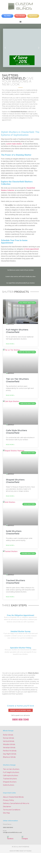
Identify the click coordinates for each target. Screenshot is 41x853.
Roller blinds (8, 735)
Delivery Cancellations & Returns (16, 803)
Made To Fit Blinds (25, 851)
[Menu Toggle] (20, 22)
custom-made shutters (14, 144)
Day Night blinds (9, 754)
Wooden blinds (9, 744)
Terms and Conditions (11, 810)
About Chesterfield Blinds (13, 797)
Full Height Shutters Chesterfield (17, 330)
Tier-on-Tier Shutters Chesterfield (17, 380)
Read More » (10, 344)
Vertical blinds (8, 741)
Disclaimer (7, 806)
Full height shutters (11, 772)
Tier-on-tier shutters (11, 769)
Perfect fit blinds (9, 751)
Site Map (6, 813)
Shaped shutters (9, 782)
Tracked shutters (10, 779)
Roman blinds (8, 738)
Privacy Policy (8, 800)
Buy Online (7, 16)
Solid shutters (8, 785)
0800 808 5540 (20, 719)
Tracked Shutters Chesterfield (15, 581)
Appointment (33, 16)
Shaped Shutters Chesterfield (15, 480)
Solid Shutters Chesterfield (13, 532)
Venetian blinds (9, 747)
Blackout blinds (9, 757)
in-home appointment (31, 249)
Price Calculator (20, 16)
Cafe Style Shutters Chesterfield (16, 431)
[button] (5, 48)
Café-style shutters (10, 775)
